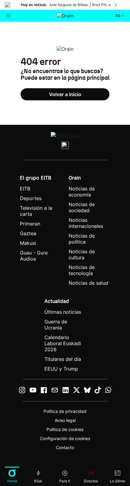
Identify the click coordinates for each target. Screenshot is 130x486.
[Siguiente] (116, 4)
